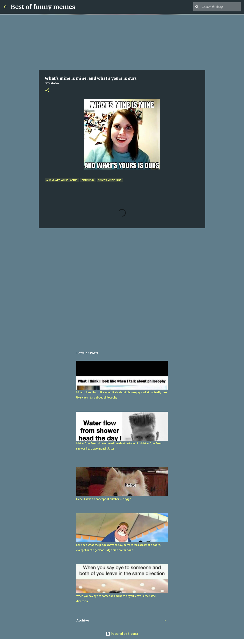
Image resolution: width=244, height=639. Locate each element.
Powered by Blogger (124, 633)
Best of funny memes (43, 7)
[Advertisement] (122, 42)
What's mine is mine (109, 180)
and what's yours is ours (61, 180)
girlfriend (88, 180)
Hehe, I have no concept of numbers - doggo (103, 499)
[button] (47, 90)
